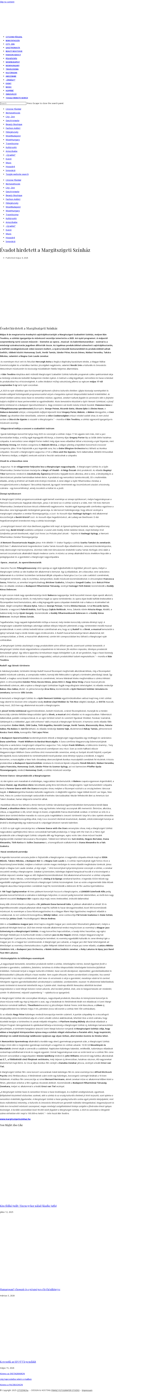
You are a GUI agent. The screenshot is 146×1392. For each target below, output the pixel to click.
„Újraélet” (11, 154)
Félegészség (12, 131)
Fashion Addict (13, 128)
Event (9, 158)
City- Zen (10, 116)
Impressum (87, 1390)
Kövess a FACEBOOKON (11, 1384)
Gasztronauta (12, 120)
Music (8, 162)
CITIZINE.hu (22, 1390)
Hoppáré (10, 166)
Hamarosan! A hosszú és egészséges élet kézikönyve (30, 1289)
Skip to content (7, 1)
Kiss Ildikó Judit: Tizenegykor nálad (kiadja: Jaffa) (28, 1206)
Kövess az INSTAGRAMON (12, 1373)
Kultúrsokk (11, 147)
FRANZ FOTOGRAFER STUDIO (65, 1390)
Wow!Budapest (13, 135)
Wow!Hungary (13, 139)
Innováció (10, 170)
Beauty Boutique (14, 124)
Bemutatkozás (13, 112)
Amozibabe (11, 151)
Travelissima (12, 143)
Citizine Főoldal (13, 108)
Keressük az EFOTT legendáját (18, 1361)
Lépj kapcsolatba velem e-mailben (16, 1379)
